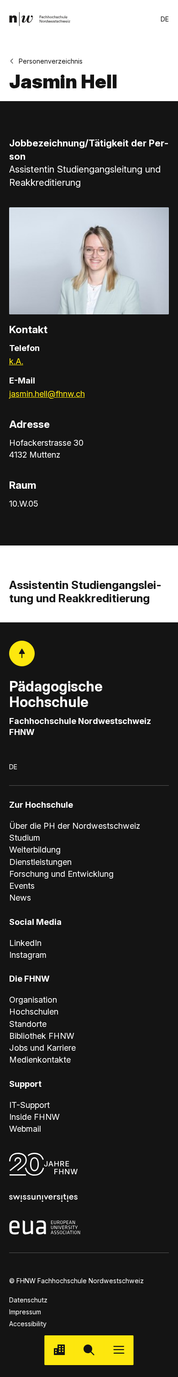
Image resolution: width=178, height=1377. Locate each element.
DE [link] (165, 19)
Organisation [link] (33, 999)
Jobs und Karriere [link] (42, 1047)
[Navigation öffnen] (119, 1350)
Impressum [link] (25, 1312)
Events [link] (22, 885)
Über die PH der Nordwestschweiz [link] (74, 826)
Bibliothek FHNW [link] (41, 1036)
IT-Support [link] (29, 1105)
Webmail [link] (25, 1128)
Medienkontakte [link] (40, 1059)
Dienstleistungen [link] (40, 862)
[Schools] (59, 1350)
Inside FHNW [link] (34, 1117)
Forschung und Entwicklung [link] (61, 874)
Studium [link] (24, 837)
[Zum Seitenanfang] (22, 654)
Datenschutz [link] (28, 1300)
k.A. (16, 361)
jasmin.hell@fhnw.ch (47, 394)
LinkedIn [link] (25, 943)
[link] (40, 19)
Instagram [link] (28, 955)
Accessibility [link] (28, 1324)
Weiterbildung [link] (35, 849)
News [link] (20, 897)
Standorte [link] (28, 1024)
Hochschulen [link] (33, 1011)
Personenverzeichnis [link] (51, 61)
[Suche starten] (89, 1350)
